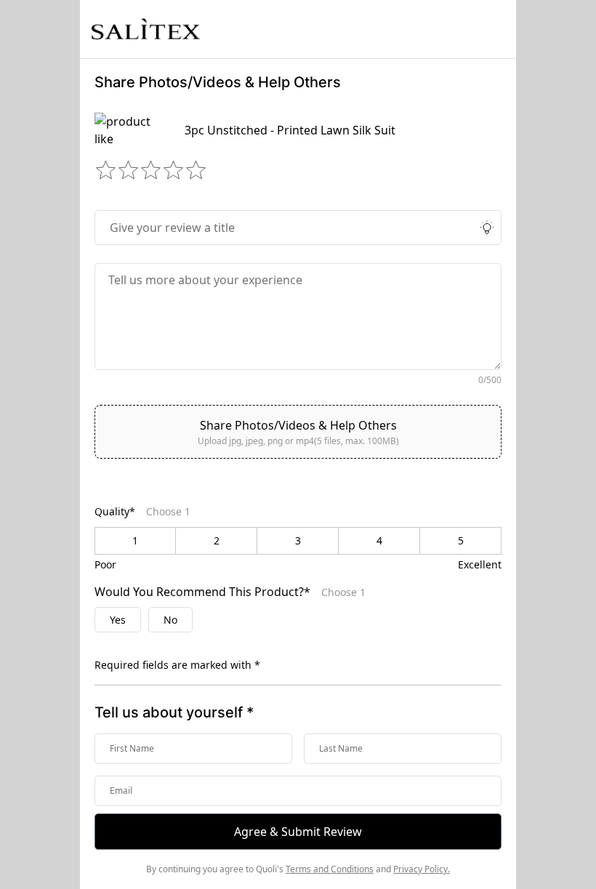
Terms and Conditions (330, 869)
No (170, 620)
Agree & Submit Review (298, 832)
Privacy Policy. (421, 869)
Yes (118, 620)
